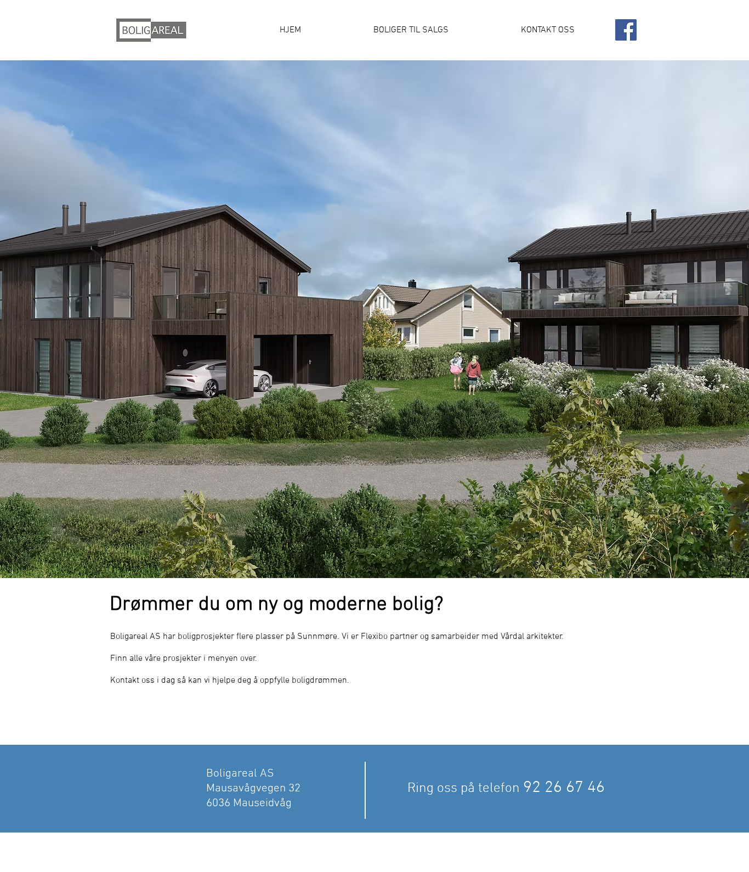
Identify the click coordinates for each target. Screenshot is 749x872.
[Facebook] (626, 30)
